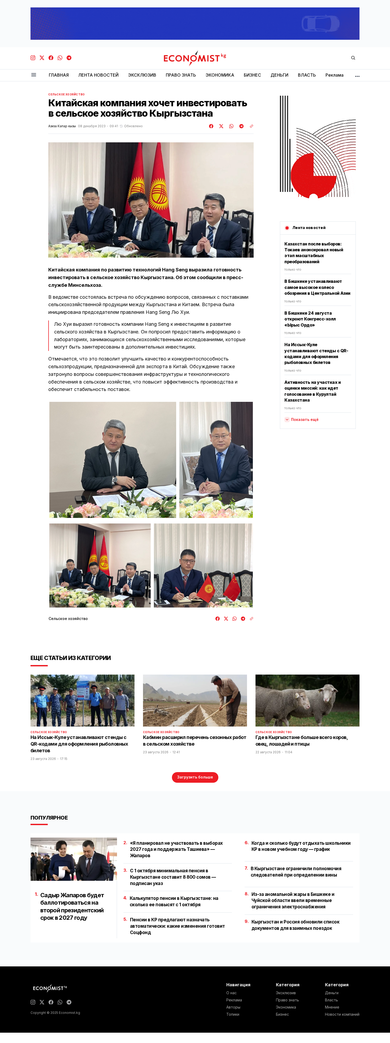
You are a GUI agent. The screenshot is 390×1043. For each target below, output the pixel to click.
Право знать (287, 1000)
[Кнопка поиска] (353, 58)
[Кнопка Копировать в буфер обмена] (250, 126)
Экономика (286, 1007)
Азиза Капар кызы (62, 126)
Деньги (332, 993)
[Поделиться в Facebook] (211, 126)
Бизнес (282, 1014)
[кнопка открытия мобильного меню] (34, 75)
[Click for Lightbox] (112, 460)
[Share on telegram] (241, 126)
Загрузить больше (195, 777)
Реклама (234, 1000)
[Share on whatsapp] (231, 126)
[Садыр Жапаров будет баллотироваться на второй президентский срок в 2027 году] (74, 859)
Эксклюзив (286, 993)
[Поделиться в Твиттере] (220, 126)
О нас (231, 993)
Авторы (233, 1007)
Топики (232, 1014)
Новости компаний (342, 1014)
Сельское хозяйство (66, 94)
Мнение (332, 1007)
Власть (331, 1000)
